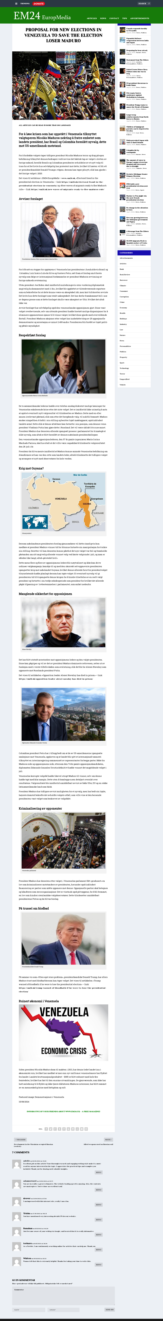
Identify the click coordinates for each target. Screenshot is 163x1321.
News (103, 18)
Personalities (131, 64)
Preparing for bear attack (136, 50)
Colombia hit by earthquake (132, 151)
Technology (124, 368)
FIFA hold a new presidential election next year (137, 186)
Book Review (125, 275)
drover (26, 1198)
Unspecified (124, 379)
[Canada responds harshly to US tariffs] (122, 30)
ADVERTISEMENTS (139, 18)
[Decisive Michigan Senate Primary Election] (122, 175)
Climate (139, 168)
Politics (144, 33)
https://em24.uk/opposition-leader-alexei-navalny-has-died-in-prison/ (56, 679)
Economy (123, 308)
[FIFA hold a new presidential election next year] (122, 185)
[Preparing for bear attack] (122, 52)
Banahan (27, 1228)
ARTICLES (92, 18)
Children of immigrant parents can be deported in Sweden (137, 129)
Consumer (124, 291)
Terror (122, 374)
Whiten (27, 1258)
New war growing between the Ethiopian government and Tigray (137, 220)
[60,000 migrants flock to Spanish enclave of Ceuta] (122, 242)
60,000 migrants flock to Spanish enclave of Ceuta (136, 242)
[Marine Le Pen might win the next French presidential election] (122, 197)
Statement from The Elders (137, 60)
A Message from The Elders (137, 231)
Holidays (123, 319)
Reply (98, 1172)
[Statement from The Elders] (122, 61)
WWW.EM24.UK (72, 1111)
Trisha (26, 1213)
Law (137, 133)
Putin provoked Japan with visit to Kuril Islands (137, 141)
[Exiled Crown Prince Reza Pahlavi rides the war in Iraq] (122, 71)
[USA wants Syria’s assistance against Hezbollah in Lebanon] (122, 94)
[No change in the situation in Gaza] (122, 209)
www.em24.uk (68, 178)
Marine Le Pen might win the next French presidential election (136, 198)
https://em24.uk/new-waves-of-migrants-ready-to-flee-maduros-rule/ (67, 189)
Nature (138, 52)
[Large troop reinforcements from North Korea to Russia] (122, 116)
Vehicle (123, 385)
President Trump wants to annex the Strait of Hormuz (137, 106)
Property (123, 357)
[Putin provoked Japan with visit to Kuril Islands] (122, 142)
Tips (124, 18)
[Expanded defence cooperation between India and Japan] (122, 40)
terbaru (27, 1243)
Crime (122, 302)
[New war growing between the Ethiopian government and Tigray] (122, 219)
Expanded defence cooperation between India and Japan (137, 40)
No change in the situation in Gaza (137, 209)
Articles (139, 62)
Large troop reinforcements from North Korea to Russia (137, 117)
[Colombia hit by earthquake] (122, 151)
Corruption (124, 297)
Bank (122, 269)
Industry (123, 324)
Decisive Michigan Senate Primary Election (136, 175)
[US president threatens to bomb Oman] (122, 84)
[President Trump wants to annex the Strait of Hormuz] (122, 106)
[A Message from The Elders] (122, 233)
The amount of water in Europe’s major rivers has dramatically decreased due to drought (136, 163)
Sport (142, 190)
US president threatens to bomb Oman (137, 84)
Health (122, 313)
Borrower (124, 280)
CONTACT (114, 18)
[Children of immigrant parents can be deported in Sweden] (122, 128)
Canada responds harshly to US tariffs (136, 29)
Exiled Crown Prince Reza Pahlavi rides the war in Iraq (136, 71)
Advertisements (126, 258)
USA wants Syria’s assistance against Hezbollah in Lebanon (135, 95)
